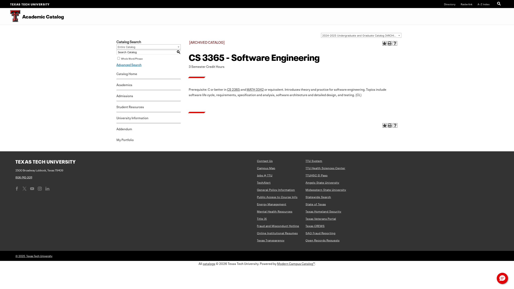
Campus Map (266, 168)
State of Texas (316, 204)
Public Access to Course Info (277, 197)
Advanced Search (129, 64)
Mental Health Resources (274, 211)
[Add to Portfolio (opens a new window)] (384, 43)
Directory (450, 4)
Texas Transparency (271, 240)
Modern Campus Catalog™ (296, 263)
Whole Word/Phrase (132, 58)
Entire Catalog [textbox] (126, 47)
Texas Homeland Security (323, 211)
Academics (124, 84)
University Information (132, 117)
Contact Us (265, 161)
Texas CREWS (315, 226)
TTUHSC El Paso (317, 175)
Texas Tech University (30, 4)
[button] (502, 278)
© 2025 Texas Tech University (33, 256)
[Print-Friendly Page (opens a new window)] (390, 43)
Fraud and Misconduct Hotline (278, 226)
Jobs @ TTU (264, 175)
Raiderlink (467, 4)
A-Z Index (484, 4)
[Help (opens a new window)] (395, 43)
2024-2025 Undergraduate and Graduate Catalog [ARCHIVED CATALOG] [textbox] (361, 35)
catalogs (209, 263)
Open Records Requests (323, 240)
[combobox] (361, 35)
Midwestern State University (326, 189)
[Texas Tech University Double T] (10, 16)
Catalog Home (126, 73)
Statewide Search (318, 197)
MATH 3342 (255, 89)
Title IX (262, 218)
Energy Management (271, 204)
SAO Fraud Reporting (321, 233)
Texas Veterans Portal (321, 218)
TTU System (314, 161)
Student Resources (130, 106)
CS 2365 (233, 89)
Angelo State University (322, 182)
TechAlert (264, 182)
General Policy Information (276, 189)
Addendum (124, 128)
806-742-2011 (23, 177)
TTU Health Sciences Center (325, 168)
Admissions (124, 95)
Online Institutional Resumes (277, 233)
